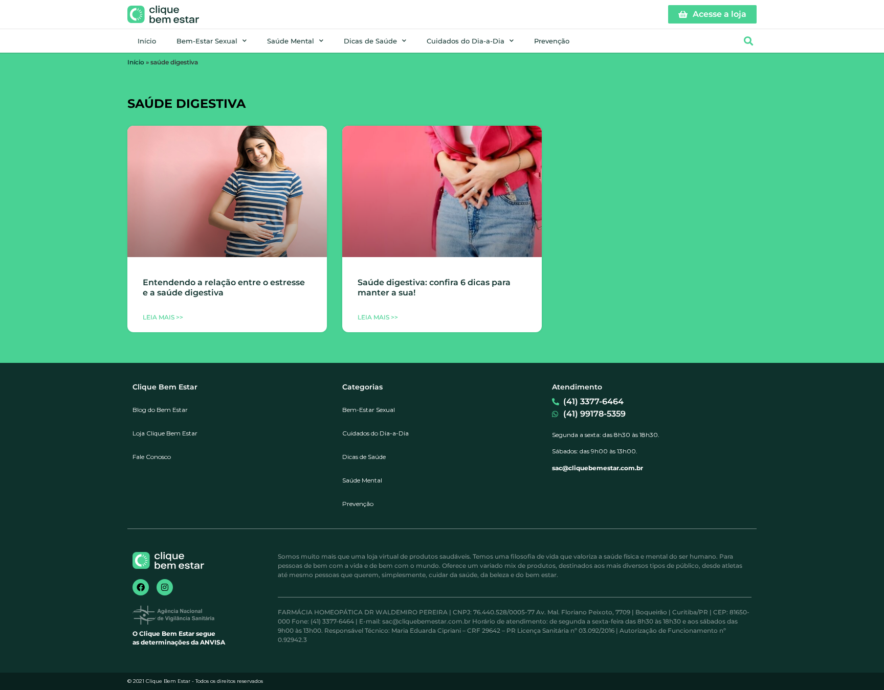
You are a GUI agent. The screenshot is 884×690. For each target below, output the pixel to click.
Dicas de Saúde (370, 41)
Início (147, 41)
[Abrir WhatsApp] (858, 664)
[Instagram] (165, 587)
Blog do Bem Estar (160, 409)
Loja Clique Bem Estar (164, 433)
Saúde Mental (290, 41)
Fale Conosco (151, 457)
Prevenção (551, 41)
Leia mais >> (163, 317)
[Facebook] (140, 587)
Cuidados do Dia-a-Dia (465, 41)
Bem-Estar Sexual (206, 41)
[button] (748, 41)
